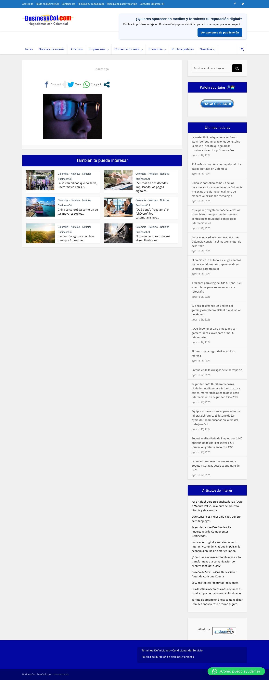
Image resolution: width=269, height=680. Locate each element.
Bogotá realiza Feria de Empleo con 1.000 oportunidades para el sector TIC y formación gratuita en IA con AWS (217, 443)
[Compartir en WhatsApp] (92, 84)
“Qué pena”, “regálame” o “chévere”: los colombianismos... (152, 213)
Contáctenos (68, 3)
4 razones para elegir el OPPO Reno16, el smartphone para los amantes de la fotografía (217, 287)
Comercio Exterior (127, 49)
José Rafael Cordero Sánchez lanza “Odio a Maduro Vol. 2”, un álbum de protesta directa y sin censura (217, 506)
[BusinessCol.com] (48, 20)
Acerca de (27, 3)
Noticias (75, 173)
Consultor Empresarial (152, 3)
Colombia (63, 173)
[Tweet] (74, 84)
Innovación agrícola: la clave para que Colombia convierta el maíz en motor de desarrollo (216, 241)
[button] (236, 671)
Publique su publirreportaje (122, 3)
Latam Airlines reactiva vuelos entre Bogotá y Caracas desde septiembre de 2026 (216, 466)
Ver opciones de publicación (220, 32)
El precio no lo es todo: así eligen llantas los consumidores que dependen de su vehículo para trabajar (216, 264)
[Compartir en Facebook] (52, 84)
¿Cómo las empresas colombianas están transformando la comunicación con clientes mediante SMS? (216, 561)
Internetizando (61, 674)
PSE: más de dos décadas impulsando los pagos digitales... (151, 187)
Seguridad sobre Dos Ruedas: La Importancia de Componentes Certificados (211, 531)
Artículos (76, 49)
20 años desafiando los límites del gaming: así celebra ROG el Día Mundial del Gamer (216, 310)
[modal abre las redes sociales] (106, 84)
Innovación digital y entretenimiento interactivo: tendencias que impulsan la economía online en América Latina (216, 546)
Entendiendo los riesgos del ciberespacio (217, 369)
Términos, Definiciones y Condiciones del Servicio (172, 650)
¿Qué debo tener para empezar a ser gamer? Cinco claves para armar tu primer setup (214, 333)
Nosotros (206, 49)
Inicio (29, 49)
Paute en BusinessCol (47, 3)
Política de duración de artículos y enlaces (168, 656)
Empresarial (97, 49)
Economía (155, 49)
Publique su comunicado (91, 3)
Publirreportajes (183, 49)
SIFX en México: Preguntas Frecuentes (215, 582)
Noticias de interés (52, 49)
